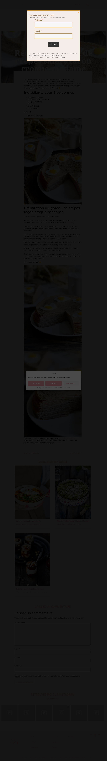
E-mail (38, 31)
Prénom (39, 20)
